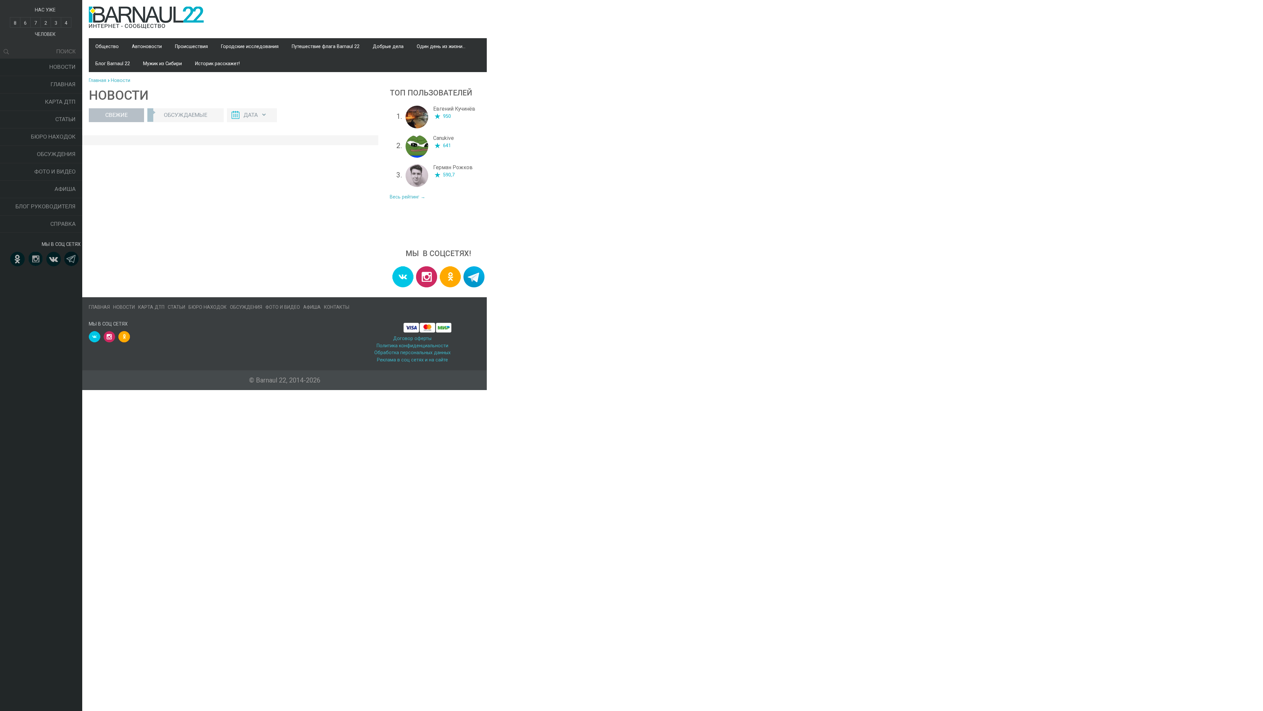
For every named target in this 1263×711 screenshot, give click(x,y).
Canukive (443, 138)
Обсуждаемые (185, 115)
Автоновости (147, 46)
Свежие (116, 115)
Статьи (65, 119)
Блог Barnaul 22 (112, 63)
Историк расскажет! (217, 63)
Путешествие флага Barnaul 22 (325, 46)
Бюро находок (53, 136)
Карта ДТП (60, 101)
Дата (250, 115)
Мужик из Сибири (162, 63)
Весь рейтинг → (407, 197)
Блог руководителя (45, 206)
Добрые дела (388, 46)
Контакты (336, 307)
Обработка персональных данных (412, 353)
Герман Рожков (453, 167)
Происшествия (191, 46)
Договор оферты (412, 338)
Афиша (65, 189)
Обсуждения (56, 154)
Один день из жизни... (441, 46)
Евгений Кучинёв (454, 109)
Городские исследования (250, 46)
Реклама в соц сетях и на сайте (412, 360)
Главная (63, 84)
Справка (63, 224)
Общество (107, 46)
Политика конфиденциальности (412, 346)
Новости (62, 67)
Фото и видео (55, 171)
